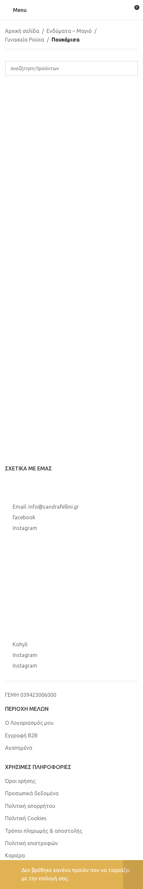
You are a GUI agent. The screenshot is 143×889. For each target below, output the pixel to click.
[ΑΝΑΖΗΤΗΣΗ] (130, 68)
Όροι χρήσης (20, 781)
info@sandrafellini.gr (53, 507)
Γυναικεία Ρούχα (24, 40)
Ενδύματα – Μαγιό (69, 31)
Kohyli (20, 644)
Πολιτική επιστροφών (31, 843)
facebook (24, 517)
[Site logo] (71, 10)
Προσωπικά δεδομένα (32, 793)
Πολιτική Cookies (26, 818)
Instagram (25, 528)
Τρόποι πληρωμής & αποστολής (43, 831)
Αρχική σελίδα (22, 31)
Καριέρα (15, 855)
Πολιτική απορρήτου (30, 806)
